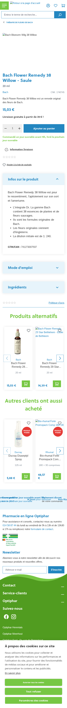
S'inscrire (56, 569)
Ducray (18, 452)
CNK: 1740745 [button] (57, 92)
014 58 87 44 (9, 525)
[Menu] (4, 5)
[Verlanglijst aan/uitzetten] (29, 331)
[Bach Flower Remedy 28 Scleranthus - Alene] (18, 341)
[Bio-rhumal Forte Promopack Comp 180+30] (49, 434)
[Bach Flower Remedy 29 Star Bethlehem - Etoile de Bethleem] (49, 341)
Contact (9, 585)
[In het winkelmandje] (26, 383)
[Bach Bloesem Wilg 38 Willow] (33, 51)
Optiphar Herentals (13, 627)
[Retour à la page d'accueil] (26, 5)
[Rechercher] (60, 14)
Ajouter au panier (44, 128)
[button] (33, 179)
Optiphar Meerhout (12, 633)
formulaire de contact (42, 529)
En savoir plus (12, 673)
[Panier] (63, 5)
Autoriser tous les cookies (33, 682)
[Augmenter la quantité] (19, 128)
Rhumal (50, 452)
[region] (33, 51)
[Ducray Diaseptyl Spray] (18, 434)
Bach (5, 92)
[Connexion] (48, 5)
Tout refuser (33, 691)
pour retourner (39, 499)
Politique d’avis (56, 302)
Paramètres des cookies (33, 700)
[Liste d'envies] (55, 5)
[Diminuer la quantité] (5, 128)
